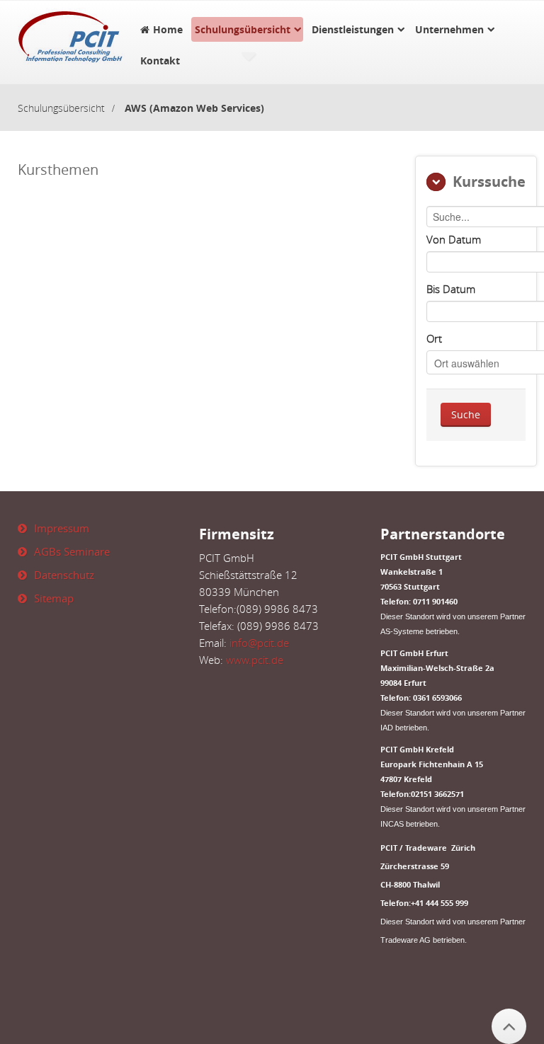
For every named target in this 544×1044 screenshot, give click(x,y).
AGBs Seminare (72, 551)
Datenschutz (64, 575)
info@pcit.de (259, 643)
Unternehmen (449, 29)
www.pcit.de (254, 660)
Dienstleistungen (353, 29)
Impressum (61, 528)
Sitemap (54, 598)
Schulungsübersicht (242, 29)
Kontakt (160, 60)
